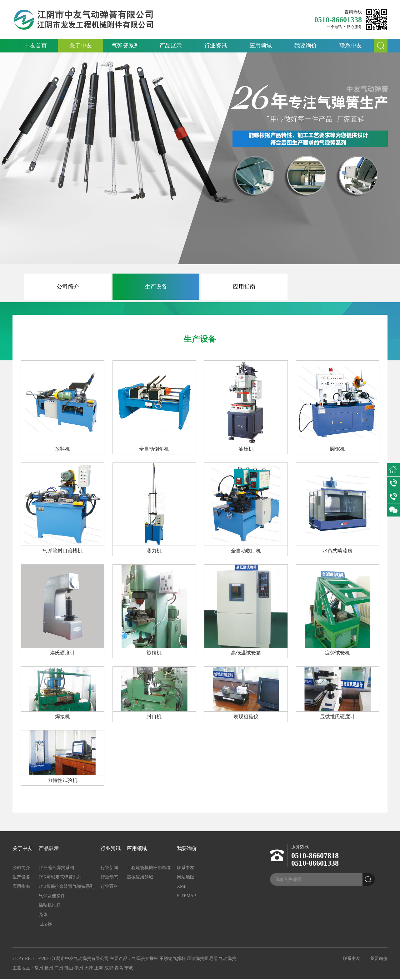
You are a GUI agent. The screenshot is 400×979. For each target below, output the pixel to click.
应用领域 (260, 45)
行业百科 (109, 886)
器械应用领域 (140, 877)
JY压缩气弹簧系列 (56, 867)
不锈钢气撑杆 (172, 958)
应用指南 (244, 287)
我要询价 (305, 45)
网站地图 (185, 877)
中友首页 (35, 45)
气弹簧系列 (126, 45)
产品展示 (170, 45)
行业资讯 (215, 45)
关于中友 (80, 45)
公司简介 (68, 287)
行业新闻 (109, 867)
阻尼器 (45, 924)
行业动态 (109, 877)
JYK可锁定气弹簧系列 (60, 877)
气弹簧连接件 (52, 895)
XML (182, 886)
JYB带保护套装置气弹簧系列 (66, 886)
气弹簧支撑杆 (145, 958)
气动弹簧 (227, 958)
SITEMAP (186, 895)
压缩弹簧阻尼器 (202, 958)
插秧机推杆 (50, 905)
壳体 (43, 914)
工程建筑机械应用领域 (149, 867)
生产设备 (156, 287)
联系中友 (350, 45)
